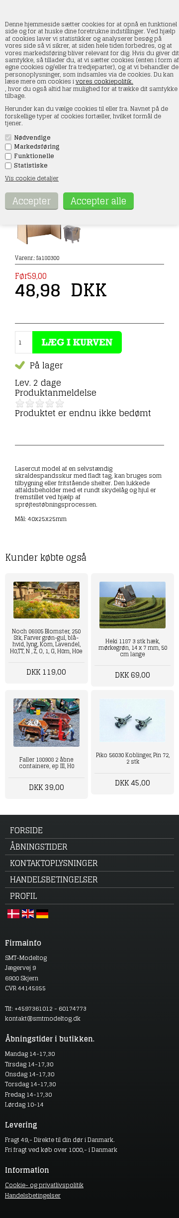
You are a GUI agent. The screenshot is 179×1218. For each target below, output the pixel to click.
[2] (30, 403)
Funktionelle (34, 156)
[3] (40, 403)
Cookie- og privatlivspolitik (44, 1185)
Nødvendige (32, 137)
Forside (26, 830)
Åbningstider (39, 847)
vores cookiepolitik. (104, 81)
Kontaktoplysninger (54, 863)
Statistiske (31, 165)
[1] (20, 403)
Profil (23, 896)
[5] (60, 403)
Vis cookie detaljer (32, 178)
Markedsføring (37, 146)
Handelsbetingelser (54, 879)
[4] (50, 403)
